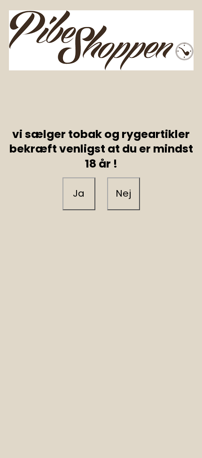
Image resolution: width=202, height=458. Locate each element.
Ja (79, 193)
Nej (123, 193)
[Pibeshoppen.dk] (101, 40)
